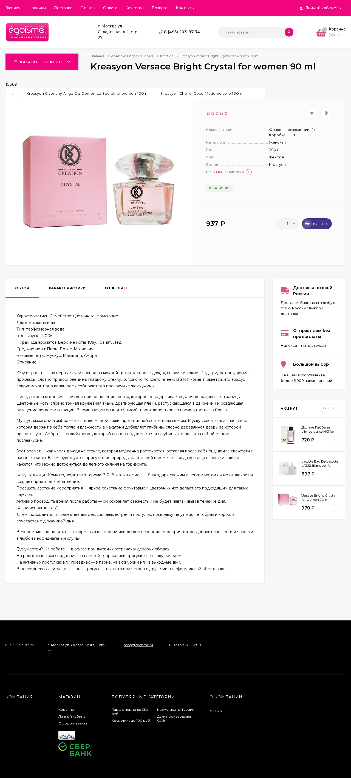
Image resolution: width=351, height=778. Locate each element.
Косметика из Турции (175, 709)
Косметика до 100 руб (131, 720)
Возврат (160, 7)
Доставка (63, 7)
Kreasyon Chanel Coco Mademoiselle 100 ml (202, 93)
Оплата (110, 7)
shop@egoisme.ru (138, 645)
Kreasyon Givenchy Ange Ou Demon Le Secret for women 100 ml (87, 93)
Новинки (37, 7)
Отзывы (87, 7)
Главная (12, 7)
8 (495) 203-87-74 (182, 31)
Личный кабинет (72, 716)
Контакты (185, 7)
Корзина (66, 709)
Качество (134, 7)
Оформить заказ (72, 723)
